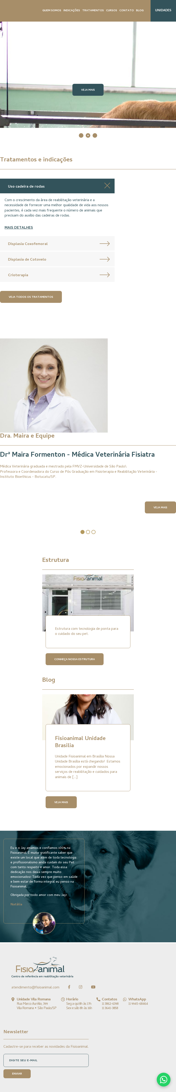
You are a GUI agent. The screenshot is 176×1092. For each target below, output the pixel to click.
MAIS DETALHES (19, 228)
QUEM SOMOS (51, 10)
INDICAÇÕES (71, 10)
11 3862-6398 (110, 1004)
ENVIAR (17, 1074)
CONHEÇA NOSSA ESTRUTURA (74, 659)
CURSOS (111, 10)
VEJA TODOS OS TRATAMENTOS (31, 297)
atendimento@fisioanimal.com (35, 988)
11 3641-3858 (110, 1008)
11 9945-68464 (138, 1004)
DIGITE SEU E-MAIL (23, 1060)
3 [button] (95, 135)
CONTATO (126, 10)
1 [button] (81, 135)
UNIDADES (163, 10)
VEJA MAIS (88, 90)
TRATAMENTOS (93, 10)
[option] (88, 74)
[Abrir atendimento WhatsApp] (163, 1079)
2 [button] (88, 135)
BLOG (140, 10)
